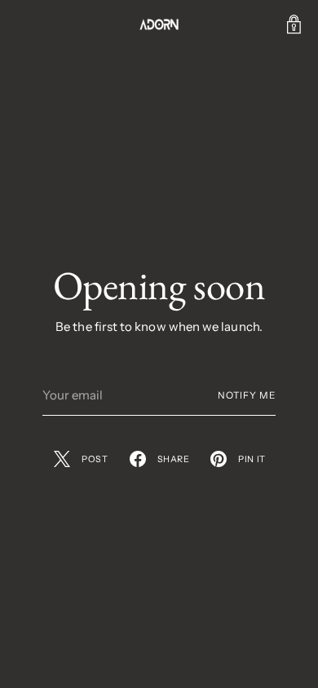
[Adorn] (159, 25)
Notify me (247, 395)
